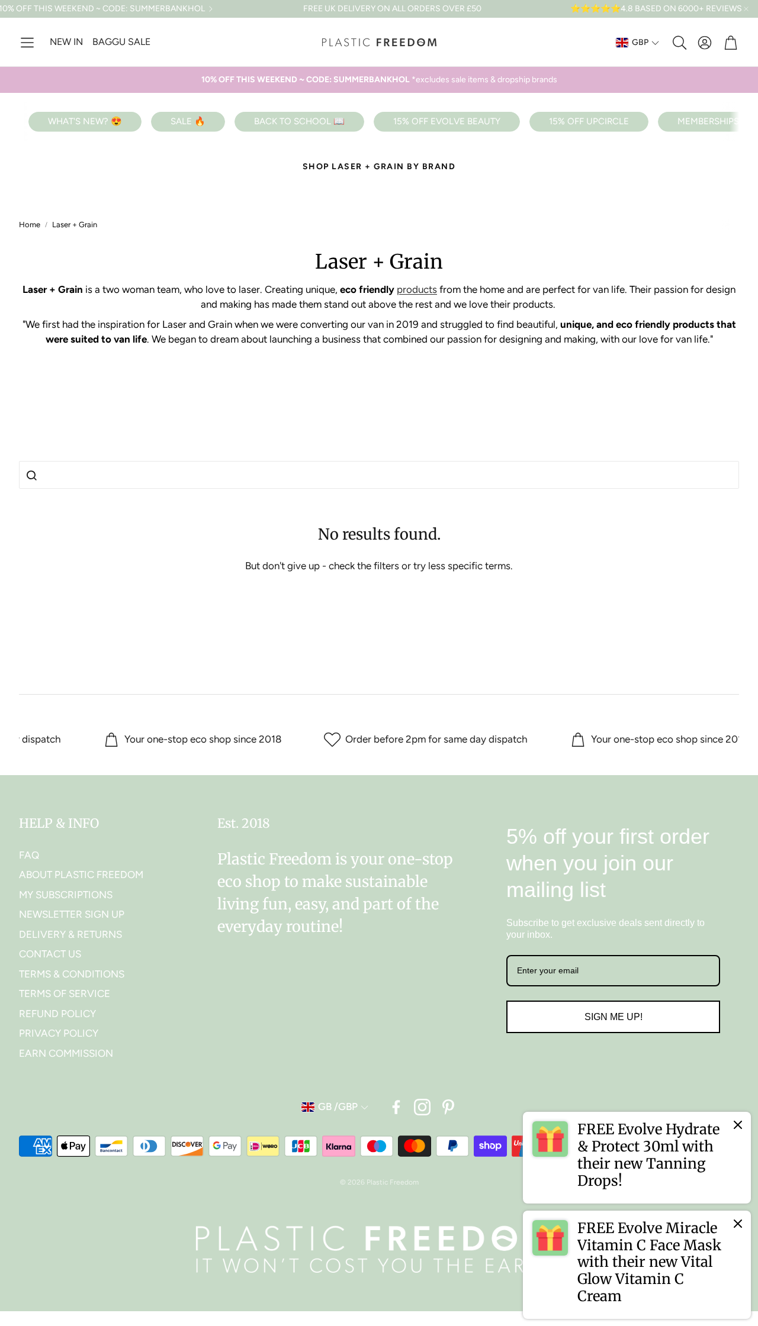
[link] (637, 1157)
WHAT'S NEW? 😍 (85, 121)
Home (29, 224)
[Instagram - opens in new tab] (422, 1107)
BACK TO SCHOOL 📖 (299, 121)
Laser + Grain (74, 224)
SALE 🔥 (188, 121)
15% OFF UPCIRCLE (589, 121)
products (417, 289)
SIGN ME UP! (613, 1017)
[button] (27, 42)
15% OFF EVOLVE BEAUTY (446, 121)
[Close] (737, 1124)
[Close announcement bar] (746, 9)
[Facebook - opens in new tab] (396, 1107)
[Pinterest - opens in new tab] (448, 1107)
